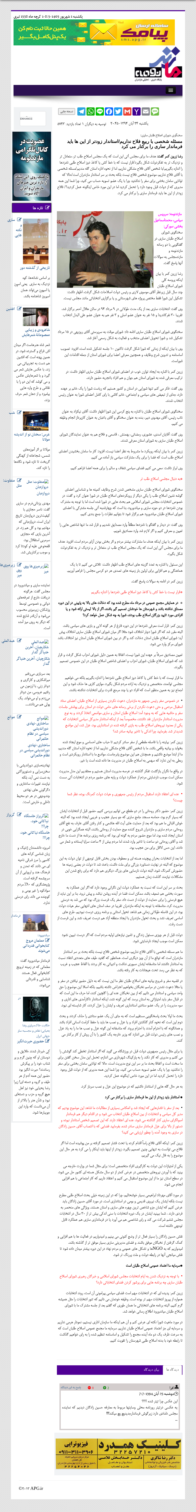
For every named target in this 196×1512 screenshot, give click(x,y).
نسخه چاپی (66, 111)
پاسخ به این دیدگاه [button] (71, 1387)
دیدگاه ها (172, 1370)
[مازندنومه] (157, 63)
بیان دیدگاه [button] (151, 1370)
